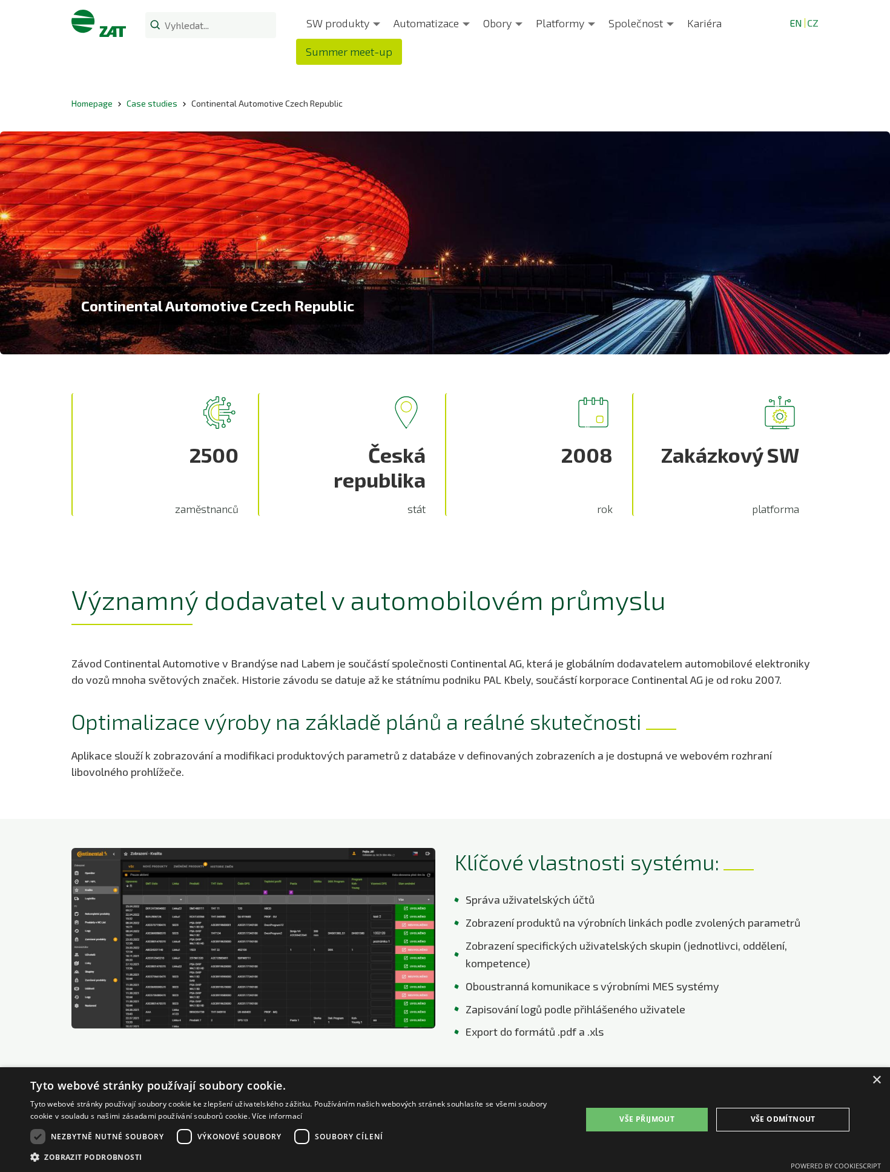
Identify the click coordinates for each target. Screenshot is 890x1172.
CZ (813, 22)
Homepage (92, 103)
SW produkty (337, 23)
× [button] (876, 1080)
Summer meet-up (349, 51)
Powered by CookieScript (836, 1165)
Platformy (560, 23)
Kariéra (704, 23)
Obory (497, 23)
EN (795, 22)
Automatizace (426, 23)
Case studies (152, 103)
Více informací (277, 1116)
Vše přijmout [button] (646, 1119)
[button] (297, 1157)
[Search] (155, 23)
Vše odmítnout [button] (783, 1119)
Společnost (635, 23)
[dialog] (445, 1119)
